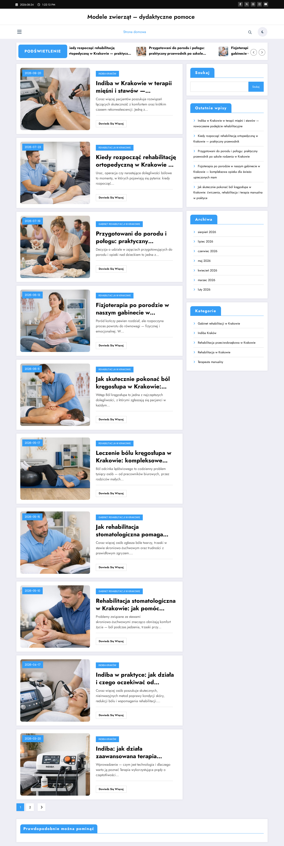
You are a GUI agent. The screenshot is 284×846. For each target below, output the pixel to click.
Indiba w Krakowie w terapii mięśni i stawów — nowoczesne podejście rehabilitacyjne (134, 86)
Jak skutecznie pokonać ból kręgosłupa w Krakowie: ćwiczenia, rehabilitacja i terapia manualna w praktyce (134, 382)
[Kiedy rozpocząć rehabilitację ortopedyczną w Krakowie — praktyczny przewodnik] (55, 172)
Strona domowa (134, 31)
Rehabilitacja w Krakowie (115, 147)
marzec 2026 (206, 280)
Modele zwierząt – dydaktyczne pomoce (141, 17)
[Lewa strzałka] (254, 52)
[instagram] (259, 4)
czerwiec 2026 (207, 251)
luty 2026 (204, 289)
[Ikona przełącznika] (19, 32)
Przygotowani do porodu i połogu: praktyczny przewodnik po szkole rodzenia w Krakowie (158, 50)
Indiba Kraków (107, 73)
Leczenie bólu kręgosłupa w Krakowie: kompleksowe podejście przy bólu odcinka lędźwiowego (134, 456)
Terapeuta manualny (210, 362)
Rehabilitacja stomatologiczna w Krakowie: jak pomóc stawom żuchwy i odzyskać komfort (136, 604)
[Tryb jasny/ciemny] (262, 32)
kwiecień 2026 (207, 270)
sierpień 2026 (207, 232)
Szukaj (202, 72)
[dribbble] (253, 4)
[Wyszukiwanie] (250, 32)
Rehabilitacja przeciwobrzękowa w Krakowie (226, 342)
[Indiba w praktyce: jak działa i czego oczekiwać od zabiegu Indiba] (55, 690)
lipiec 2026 (205, 241)
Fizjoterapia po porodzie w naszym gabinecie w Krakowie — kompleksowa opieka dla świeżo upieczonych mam (243, 50)
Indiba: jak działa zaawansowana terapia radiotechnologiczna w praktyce (126, 752)
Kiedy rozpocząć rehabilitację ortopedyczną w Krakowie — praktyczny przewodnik (80, 50)
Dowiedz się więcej (111, 123)
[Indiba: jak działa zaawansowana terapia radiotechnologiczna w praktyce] (55, 764)
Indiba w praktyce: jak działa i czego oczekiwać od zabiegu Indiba (135, 678)
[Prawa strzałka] (262, 52)
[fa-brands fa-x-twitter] (246, 4)
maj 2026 (204, 261)
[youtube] (266, 4)
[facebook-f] (240, 4)
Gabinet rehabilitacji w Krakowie (119, 224)
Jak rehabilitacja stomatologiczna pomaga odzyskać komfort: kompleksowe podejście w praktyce (131, 530)
